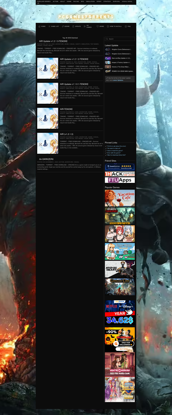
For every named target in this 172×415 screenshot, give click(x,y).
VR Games (89, 26)
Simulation (90, 1)
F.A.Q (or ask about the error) (116, 146)
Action (55, 1)
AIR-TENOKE (66, 109)
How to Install (116, 26)
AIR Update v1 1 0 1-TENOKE (74, 84)
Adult (62, 1)
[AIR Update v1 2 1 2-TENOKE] (47, 68)
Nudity (78, 44)
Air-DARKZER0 (46, 159)
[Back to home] (86, 14)
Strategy (107, 1)
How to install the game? (115, 151)
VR (38, 3)
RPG (82, 1)
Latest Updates (118, 80)
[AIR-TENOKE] (47, 118)
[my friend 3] (120, 174)
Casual (72, 44)
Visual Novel (127, 1)
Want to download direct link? (116, 155)
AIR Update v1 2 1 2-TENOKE (74, 58)
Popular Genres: (44, 1)
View (120, 197)
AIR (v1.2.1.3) (66, 134)
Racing (76, 1)
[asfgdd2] (120, 364)
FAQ (129, 26)
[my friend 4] (120, 180)
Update (78, 26)
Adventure (60, 44)
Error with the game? (114, 153)
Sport (99, 1)
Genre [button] (67, 26)
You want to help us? (113, 148)
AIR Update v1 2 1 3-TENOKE (53, 41)
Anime (69, 1)
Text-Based (94, 44)
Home (43, 26)
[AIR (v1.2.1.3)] (47, 143)
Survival (116, 1)
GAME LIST (55, 26)
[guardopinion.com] (120, 167)
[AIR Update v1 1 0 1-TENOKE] (47, 93)
